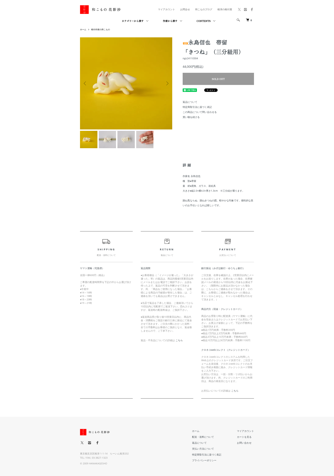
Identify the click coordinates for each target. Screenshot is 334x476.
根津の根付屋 (224, 9)
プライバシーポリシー (204, 460)
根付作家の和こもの (100, 29)
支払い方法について (203, 448)
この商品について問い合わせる (200, 112)
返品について (190, 102)
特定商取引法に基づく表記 (197, 107)
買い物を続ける (191, 117)
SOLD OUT (218, 79)
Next (167, 83)
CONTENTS (204, 21)
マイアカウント (166, 9)
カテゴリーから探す (133, 21)
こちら (179, 340)
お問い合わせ (244, 442)
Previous (85, 83)
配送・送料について (203, 436)
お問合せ (185, 9)
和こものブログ (203, 9)
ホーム (83, 29)
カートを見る (244, 436)
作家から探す (170, 21)
